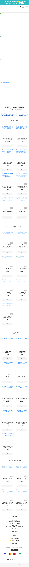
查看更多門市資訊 (15, 540)
